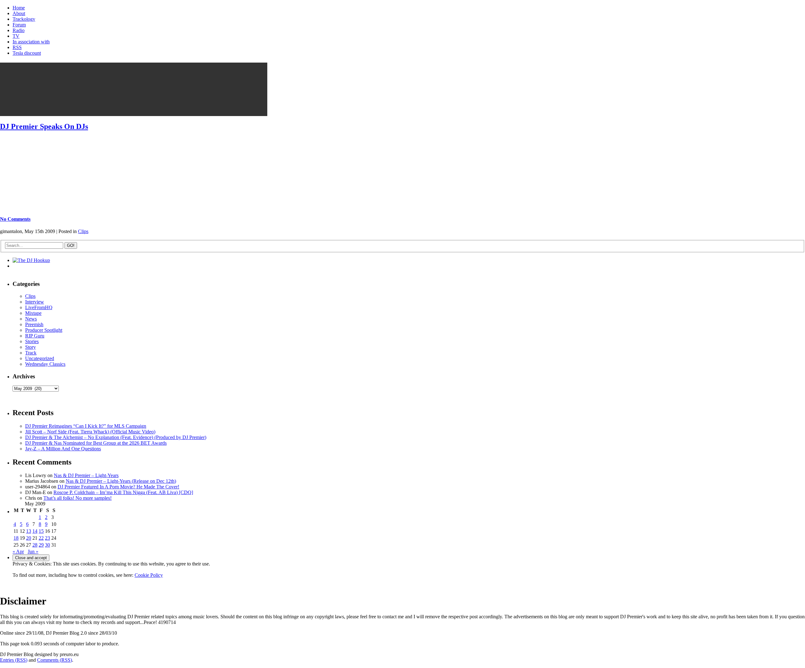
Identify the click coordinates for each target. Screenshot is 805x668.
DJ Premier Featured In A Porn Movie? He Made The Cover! (118, 486)
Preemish (34, 324)
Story (30, 347)
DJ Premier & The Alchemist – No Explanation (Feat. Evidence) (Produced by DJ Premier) (115, 437)
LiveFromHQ (39, 307)
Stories (32, 341)
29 (41, 545)
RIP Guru (34, 335)
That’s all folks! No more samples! (77, 498)
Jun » (33, 551)
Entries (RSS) (13, 660)
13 (28, 531)
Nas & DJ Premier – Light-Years (86, 475)
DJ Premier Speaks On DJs (44, 126)
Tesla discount (27, 53)
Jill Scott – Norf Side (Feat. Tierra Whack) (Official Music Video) (90, 431)
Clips (83, 231)
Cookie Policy (149, 575)
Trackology (24, 19)
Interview (34, 301)
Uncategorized (39, 358)
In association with (31, 41)
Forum (19, 24)
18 (16, 538)
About (19, 13)
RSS (17, 47)
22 (41, 538)
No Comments (15, 219)
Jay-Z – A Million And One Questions (63, 448)
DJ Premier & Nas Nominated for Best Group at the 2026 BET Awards (96, 443)
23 (47, 538)
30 (47, 545)
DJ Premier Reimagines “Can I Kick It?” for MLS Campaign (85, 426)
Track (30, 352)
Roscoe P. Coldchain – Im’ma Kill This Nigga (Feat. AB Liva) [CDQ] (123, 492)
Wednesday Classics (45, 364)
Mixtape (33, 313)
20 (28, 538)
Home (19, 7)
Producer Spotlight (43, 330)
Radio (19, 30)
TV (16, 36)
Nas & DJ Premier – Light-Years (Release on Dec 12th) (121, 481)
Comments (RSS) (54, 660)
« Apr (18, 551)
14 (34, 531)
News (31, 318)
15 (41, 531)
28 (34, 545)
